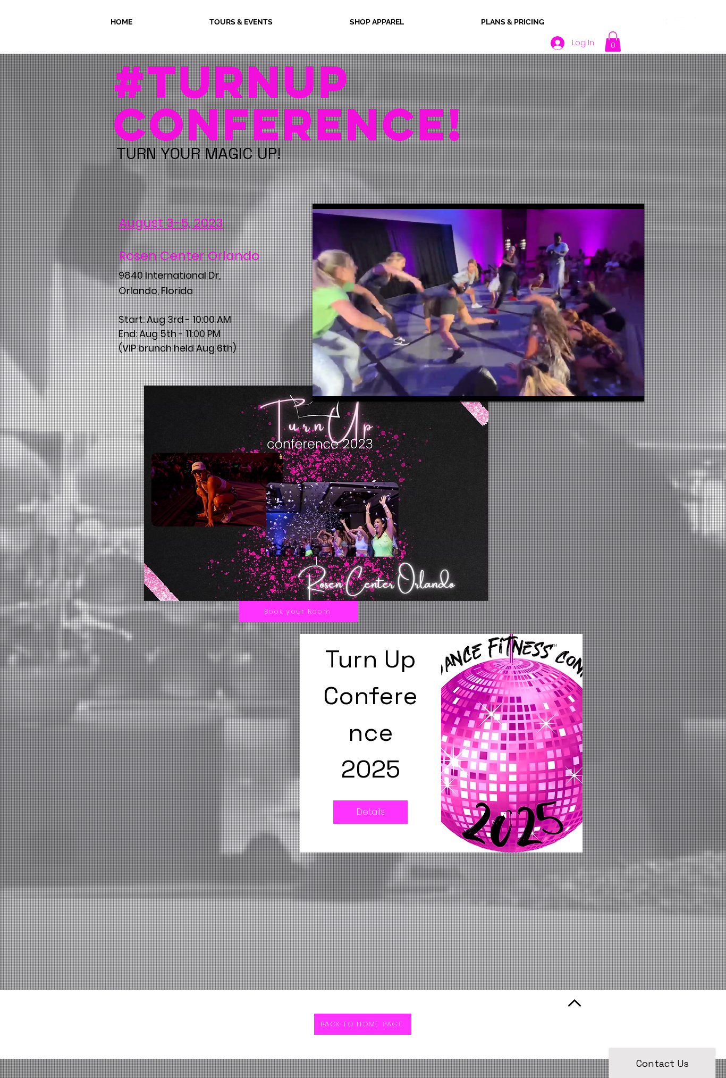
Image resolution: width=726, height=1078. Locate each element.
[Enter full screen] (630, 387)
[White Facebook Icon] (661, 23)
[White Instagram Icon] (700, 23)
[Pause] (326, 387)
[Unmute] (344, 387)
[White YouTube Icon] (681, 23)
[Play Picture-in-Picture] (612, 387)
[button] (612, 41)
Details (371, 812)
